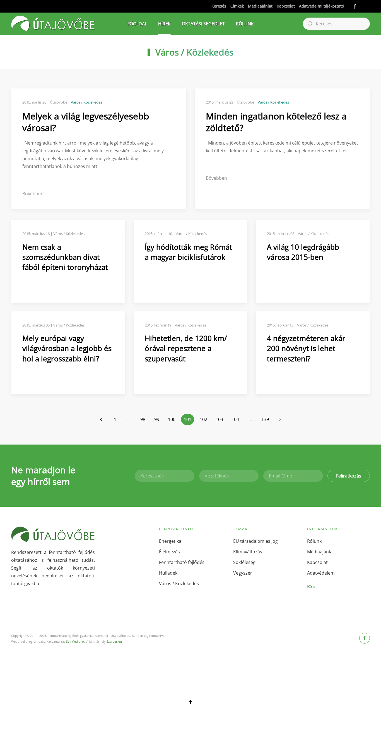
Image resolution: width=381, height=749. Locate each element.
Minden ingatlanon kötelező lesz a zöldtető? (276, 122)
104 (235, 419)
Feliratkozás (348, 476)
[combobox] (336, 24)
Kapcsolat (286, 6)
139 (265, 419)
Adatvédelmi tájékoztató (321, 6)
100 (171, 419)
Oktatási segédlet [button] (203, 24)
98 (142, 419)
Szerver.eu (114, 641)
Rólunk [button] (245, 24)
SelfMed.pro (75, 641)
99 (156, 419)
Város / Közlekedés (194, 52)
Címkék (237, 6)
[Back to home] (53, 24)
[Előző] (101, 419)
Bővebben (33, 194)
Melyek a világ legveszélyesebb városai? (85, 122)
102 (203, 419)
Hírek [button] (164, 24)
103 (219, 419)
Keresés (218, 6)
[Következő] (280, 419)
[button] (190, 702)
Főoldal (137, 24)
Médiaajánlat (260, 6)
